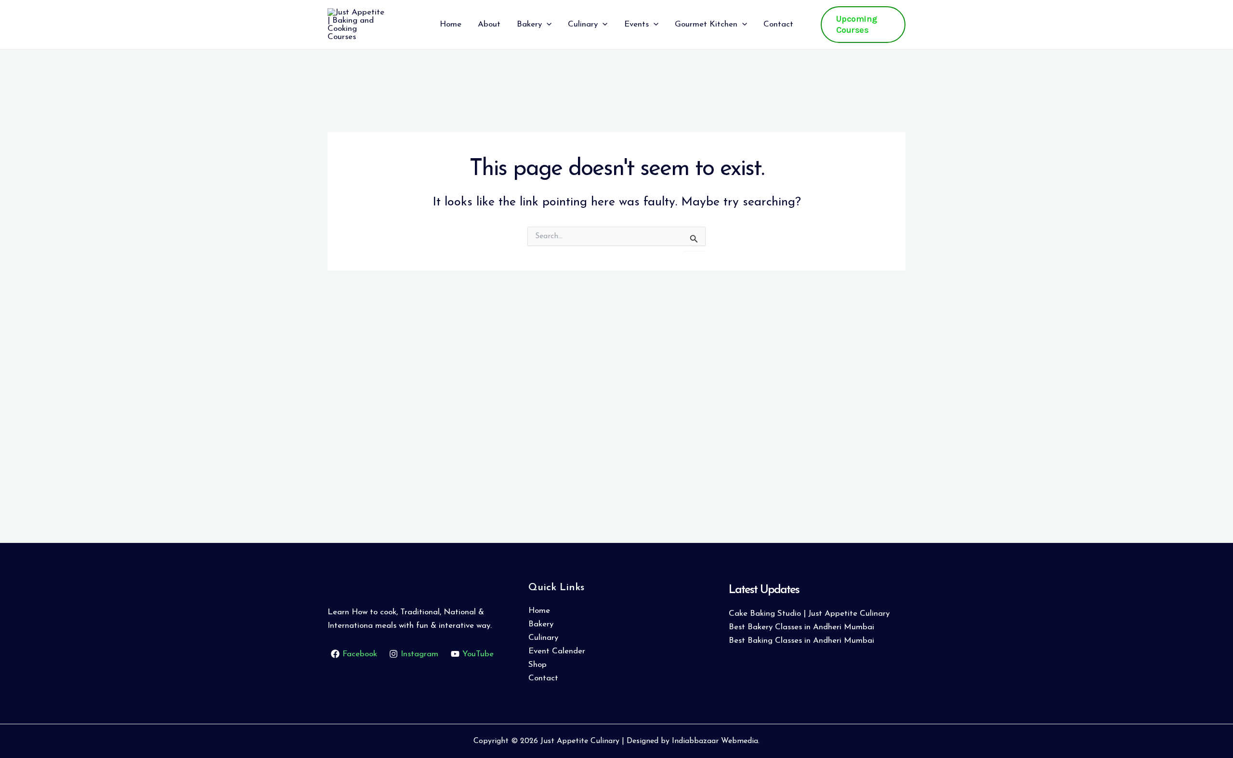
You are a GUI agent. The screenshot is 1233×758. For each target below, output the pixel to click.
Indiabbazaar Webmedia (715, 741)
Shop (537, 665)
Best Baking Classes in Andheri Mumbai (801, 640)
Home (539, 611)
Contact (543, 678)
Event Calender (556, 651)
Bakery (540, 624)
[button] (546, 24)
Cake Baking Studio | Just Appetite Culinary (809, 613)
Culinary (543, 638)
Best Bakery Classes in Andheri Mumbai (801, 627)
